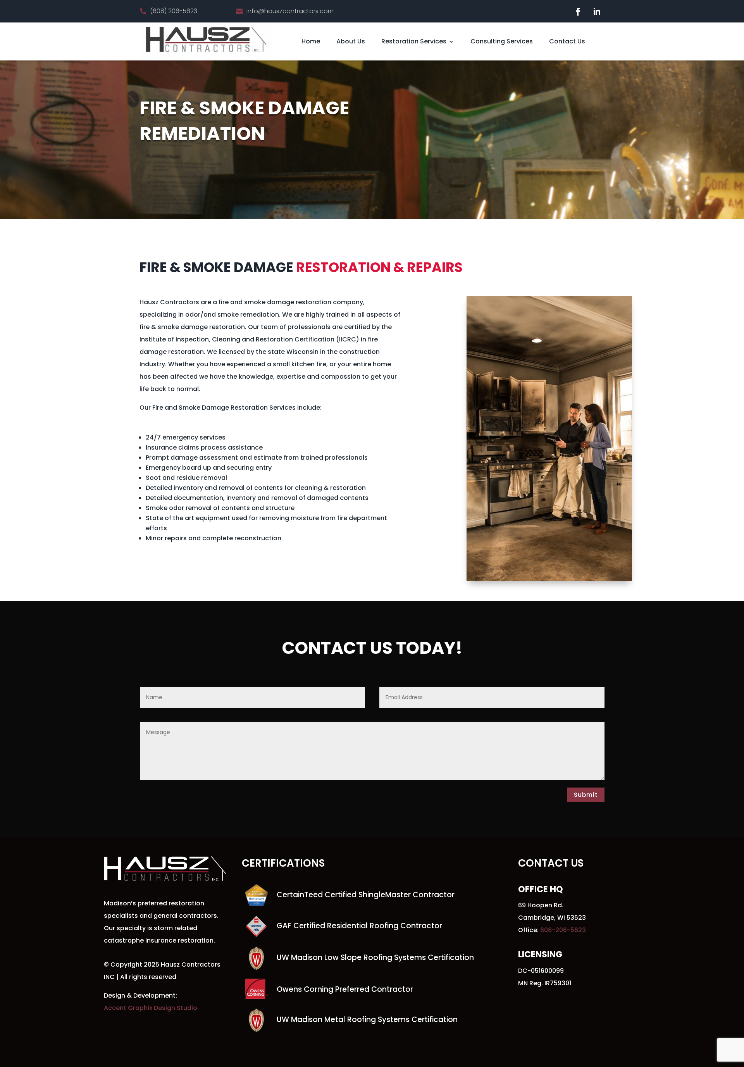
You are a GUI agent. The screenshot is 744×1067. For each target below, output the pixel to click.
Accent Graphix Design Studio (150, 1007)
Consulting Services (501, 41)
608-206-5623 (563, 930)
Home (310, 41)
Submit (586, 795)
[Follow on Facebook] (578, 11)
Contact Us (567, 41)
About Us (350, 41)
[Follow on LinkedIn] (596, 11)
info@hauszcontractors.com (290, 11)
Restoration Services (413, 41)
